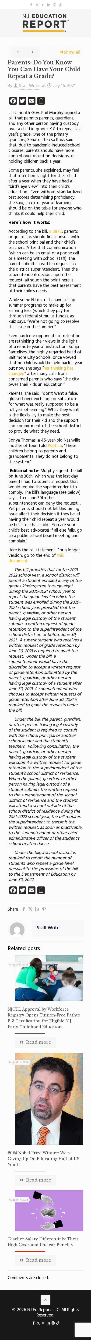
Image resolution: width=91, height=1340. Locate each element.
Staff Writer (30, 85)
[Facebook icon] (31, 5)
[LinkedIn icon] (49, 5)
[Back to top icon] (45, 1300)
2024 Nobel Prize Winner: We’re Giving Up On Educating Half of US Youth (43, 1158)
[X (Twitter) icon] (37, 5)
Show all (72, 52)
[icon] (60, 5)
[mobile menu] (85, 18)
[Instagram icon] (54, 5)
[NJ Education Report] (45, 23)
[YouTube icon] (43, 5)
